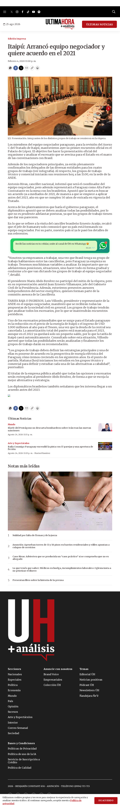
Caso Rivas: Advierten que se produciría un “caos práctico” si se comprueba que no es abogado (60, 558)
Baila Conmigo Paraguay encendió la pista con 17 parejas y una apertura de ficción (50, 448)
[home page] (60, 24)
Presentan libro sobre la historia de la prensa (38, 580)
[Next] (108, 108)
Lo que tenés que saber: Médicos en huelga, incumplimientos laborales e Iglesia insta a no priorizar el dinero (61, 569)
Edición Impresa (17, 38)
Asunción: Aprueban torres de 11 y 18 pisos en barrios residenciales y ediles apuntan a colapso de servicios (61, 546)
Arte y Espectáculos (18, 443)
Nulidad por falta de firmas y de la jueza (34, 535)
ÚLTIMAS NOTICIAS (99, 24)
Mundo (11, 424)
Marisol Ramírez (42, 453)
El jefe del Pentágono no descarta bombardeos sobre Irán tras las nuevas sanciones (49, 429)
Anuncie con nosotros (58, 669)
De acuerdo (105, 800)
